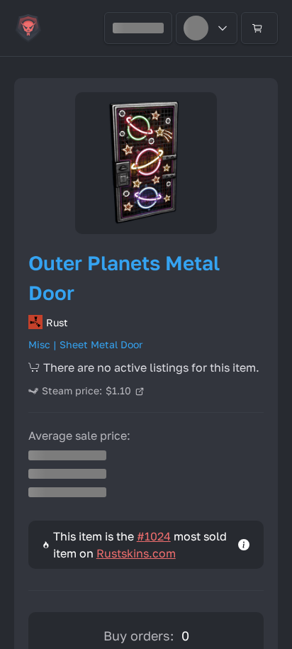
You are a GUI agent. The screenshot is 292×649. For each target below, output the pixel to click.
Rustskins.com (136, 553)
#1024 (154, 536)
